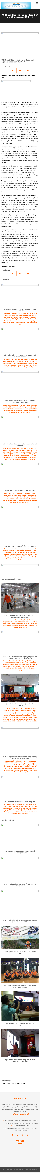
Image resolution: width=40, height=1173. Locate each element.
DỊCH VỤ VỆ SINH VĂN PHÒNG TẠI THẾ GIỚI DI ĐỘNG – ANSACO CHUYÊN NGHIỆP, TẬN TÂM (20, 657)
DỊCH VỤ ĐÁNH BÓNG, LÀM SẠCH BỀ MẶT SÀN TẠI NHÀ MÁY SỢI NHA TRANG (20, 885)
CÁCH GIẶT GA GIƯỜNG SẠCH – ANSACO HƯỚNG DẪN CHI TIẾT (20, 310)
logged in (11, 1083)
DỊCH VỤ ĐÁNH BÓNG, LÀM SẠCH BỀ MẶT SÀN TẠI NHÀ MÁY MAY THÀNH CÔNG (20, 616)
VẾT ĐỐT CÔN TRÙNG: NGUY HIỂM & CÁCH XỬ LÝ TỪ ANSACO (20, 445)
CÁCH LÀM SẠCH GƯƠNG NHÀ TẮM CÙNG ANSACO (20, 546)
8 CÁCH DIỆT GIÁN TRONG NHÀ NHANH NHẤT (20, 491)
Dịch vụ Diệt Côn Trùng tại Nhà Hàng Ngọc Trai (20, 952)
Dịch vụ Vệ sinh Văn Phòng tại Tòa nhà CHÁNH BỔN (20, 1024)
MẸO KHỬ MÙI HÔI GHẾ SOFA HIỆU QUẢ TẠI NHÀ (20, 802)
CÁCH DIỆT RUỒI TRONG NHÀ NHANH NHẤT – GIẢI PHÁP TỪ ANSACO (20, 356)
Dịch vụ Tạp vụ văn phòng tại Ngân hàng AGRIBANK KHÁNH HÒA (20, 1060)
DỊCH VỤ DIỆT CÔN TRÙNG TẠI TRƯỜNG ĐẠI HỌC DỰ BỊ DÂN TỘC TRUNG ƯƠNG (20, 757)
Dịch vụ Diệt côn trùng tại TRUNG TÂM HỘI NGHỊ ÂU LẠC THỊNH (20, 852)
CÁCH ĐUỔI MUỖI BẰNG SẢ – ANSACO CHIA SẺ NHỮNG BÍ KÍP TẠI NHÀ (20, 401)
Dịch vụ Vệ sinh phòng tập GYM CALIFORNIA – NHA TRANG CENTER (20, 986)
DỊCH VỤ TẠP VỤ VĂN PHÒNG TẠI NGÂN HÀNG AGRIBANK (20, 705)
